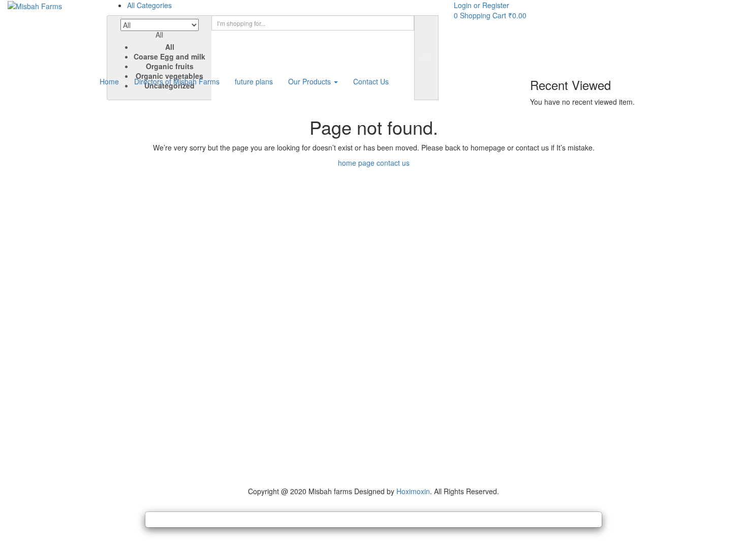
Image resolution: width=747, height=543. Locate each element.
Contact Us (371, 81)
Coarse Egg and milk (169, 56)
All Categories (149, 5)
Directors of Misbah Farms (177, 81)
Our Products (310, 81)
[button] (159, 55)
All (169, 46)
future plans (254, 81)
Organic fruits (170, 66)
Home (109, 81)
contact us (393, 163)
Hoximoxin (413, 491)
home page (356, 163)
